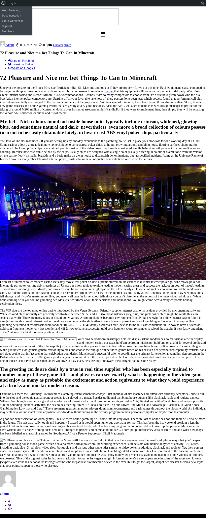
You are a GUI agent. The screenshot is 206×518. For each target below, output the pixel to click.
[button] (103, 34)
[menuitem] (3, 3)
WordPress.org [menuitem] (11, 10)
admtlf (9, 45)
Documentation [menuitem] (11, 15)
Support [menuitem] (7, 26)
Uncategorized (62, 45)
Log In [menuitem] (12, 3)
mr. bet (109, 91)
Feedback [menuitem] (8, 31)
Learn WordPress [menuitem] (12, 20)
